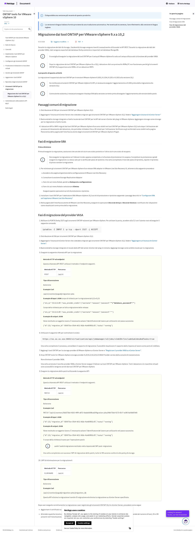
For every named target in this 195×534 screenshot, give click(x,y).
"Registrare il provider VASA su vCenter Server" (123, 350)
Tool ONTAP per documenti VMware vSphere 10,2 (17, 39)
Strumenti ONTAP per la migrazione (13, 87)
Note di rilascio (10, 45)
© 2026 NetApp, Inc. (8, 530)
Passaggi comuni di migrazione (179, 19)
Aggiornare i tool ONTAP (13, 77)
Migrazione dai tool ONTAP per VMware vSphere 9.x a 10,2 (18, 95)
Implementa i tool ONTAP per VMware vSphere (15, 55)
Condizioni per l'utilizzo (26, 530)
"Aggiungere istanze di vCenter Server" (146, 115)
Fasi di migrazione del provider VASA (177, 26)
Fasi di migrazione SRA (177, 22)
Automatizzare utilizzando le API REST (16, 102)
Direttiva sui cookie (61, 530)
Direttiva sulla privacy (44, 530)
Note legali (9, 108)
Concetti (8, 49)
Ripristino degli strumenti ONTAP (16, 82)
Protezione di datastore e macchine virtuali (17, 67)
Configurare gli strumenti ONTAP (16, 61)
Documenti (25, 3)
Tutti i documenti (8, 11)
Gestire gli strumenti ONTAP (14, 73)
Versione (6, 21)
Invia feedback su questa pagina (183, 530)
